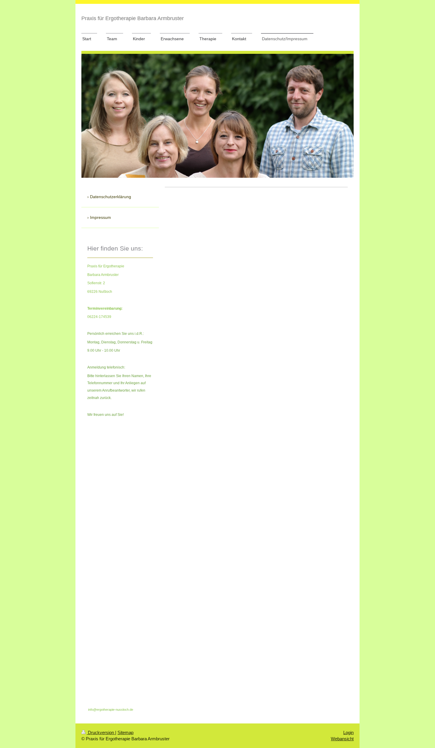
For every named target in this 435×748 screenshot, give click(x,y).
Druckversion (101, 732)
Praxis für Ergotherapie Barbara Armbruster (132, 18)
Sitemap (125, 732)
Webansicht (342, 738)
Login (348, 732)
